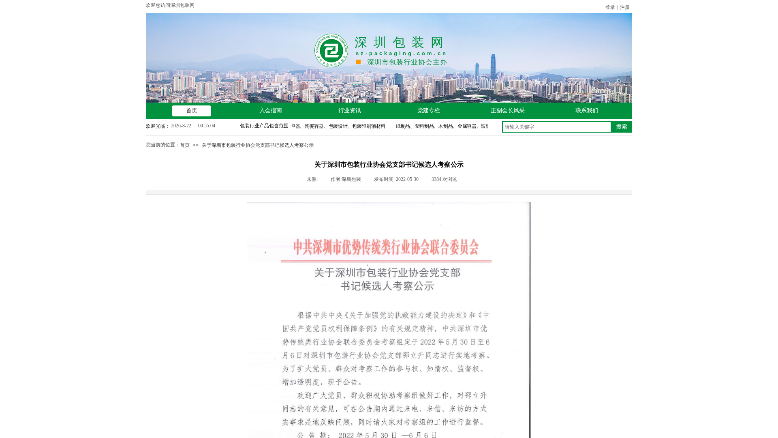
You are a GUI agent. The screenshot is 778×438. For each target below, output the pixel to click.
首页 (185, 145)
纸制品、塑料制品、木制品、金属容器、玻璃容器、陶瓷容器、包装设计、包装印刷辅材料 (483, 126)
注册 (625, 7)
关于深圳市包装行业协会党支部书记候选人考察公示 (258, 145)
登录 (610, 7)
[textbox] (556, 127)
